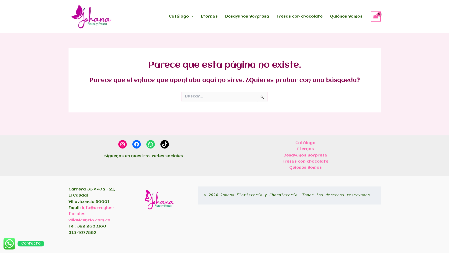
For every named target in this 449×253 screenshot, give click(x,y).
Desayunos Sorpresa (247, 17)
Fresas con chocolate (299, 17)
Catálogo (179, 17)
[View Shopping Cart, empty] (376, 16)
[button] (191, 16)
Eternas (209, 17)
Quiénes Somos (346, 17)
